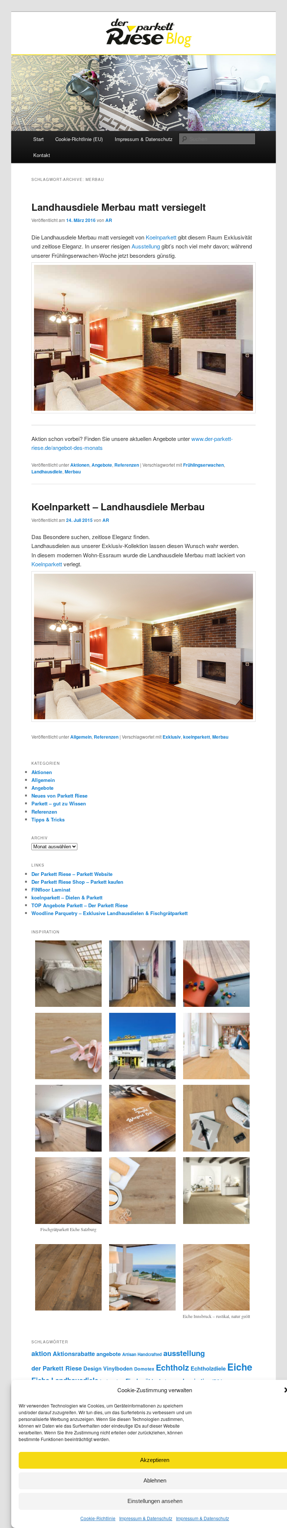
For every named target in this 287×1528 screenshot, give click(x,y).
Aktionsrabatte (74, 1353)
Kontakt (41, 155)
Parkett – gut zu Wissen (58, 803)
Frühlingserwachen (203, 464)
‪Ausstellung (146, 246)
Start (38, 139)
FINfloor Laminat (50, 889)
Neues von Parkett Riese (59, 795)
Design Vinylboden (108, 1368)
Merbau (73, 471)
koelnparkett (196, 736)
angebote (108, 1354)
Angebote (102, 464)
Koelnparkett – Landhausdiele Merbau (118, 506)
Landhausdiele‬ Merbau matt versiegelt (118, 207)
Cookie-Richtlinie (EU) (79, 139)
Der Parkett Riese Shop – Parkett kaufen (77, 881)
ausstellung (184, 1352)
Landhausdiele (46, 471)
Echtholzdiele (208, 1368)
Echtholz (172, 1367)
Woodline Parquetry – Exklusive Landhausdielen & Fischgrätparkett (109, 913)
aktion (41, 1353)
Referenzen (126, 464)
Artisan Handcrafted (142, 1354)
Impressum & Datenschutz (145, 1518)
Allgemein (81, 736)
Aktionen (79, 464)
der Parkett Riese (56, 1367)
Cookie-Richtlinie (97, 1518)
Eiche (239, 1367)
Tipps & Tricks (48, 819)
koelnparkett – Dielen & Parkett (66, 897)
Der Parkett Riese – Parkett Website (71, 873)
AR (108, 220)
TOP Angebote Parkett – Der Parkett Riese (79, 905)
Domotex (144, 1368)
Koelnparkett (161, 237)
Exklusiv (172, 736)
